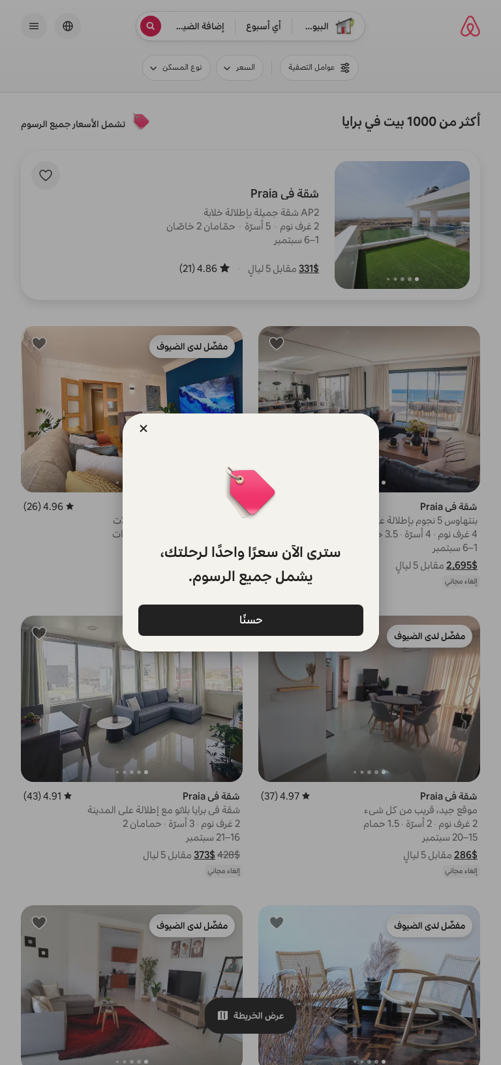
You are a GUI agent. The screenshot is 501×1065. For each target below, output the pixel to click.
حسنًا (250, 619)
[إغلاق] (143, 428)
